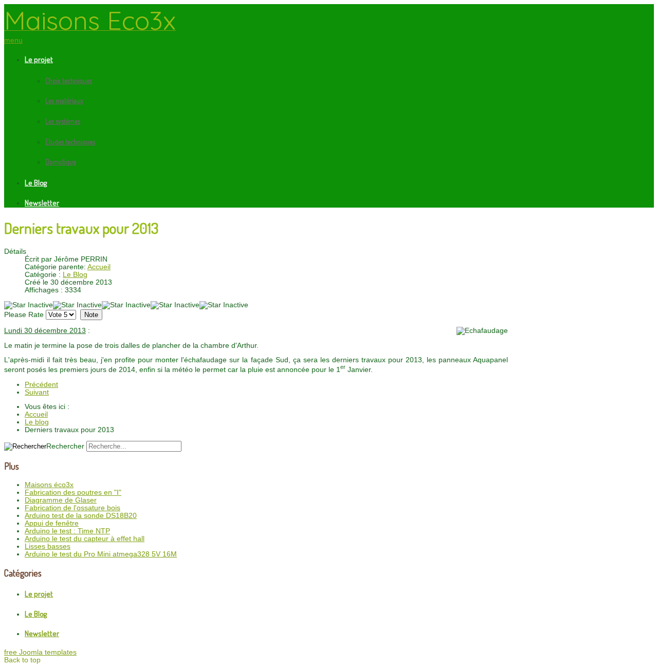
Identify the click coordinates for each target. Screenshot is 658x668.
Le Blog (36, 183)
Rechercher (65, 446)
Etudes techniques (70, 141)
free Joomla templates (40, 652)
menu (13, 40)
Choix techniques (68, 80)
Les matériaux (64, 100)
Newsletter (42, 203)
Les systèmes (62, 121)
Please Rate (24, 315)
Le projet (39, 59)
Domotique (60, 161)
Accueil (99, 267)
